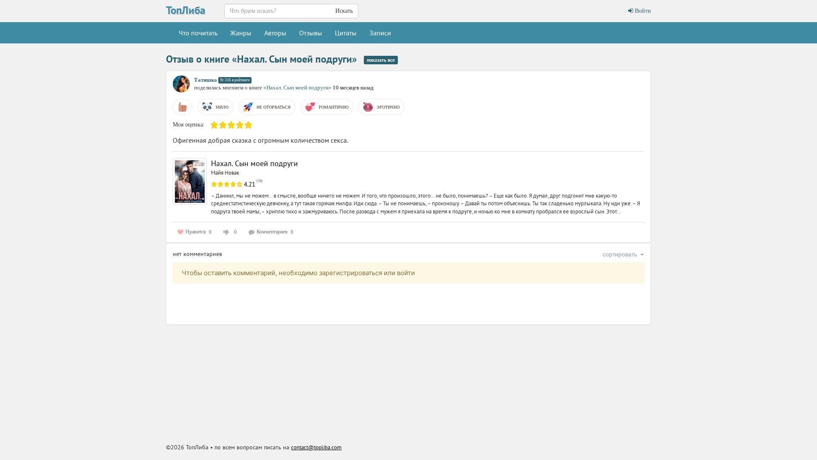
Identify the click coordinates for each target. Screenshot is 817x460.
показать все (381, 60)
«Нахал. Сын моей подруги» (298, 87)
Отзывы (310, 33)
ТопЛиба (185, 10)
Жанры (240, 33)
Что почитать (198, 33)
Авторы (275, 33)
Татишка (205, 80)
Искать (344, 11)
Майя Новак (225, 172)
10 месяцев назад (353, 87)
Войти (642, 11)
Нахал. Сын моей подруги (254, 163)
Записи (380, 33)
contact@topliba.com (316, 447)
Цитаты (346, 33)
